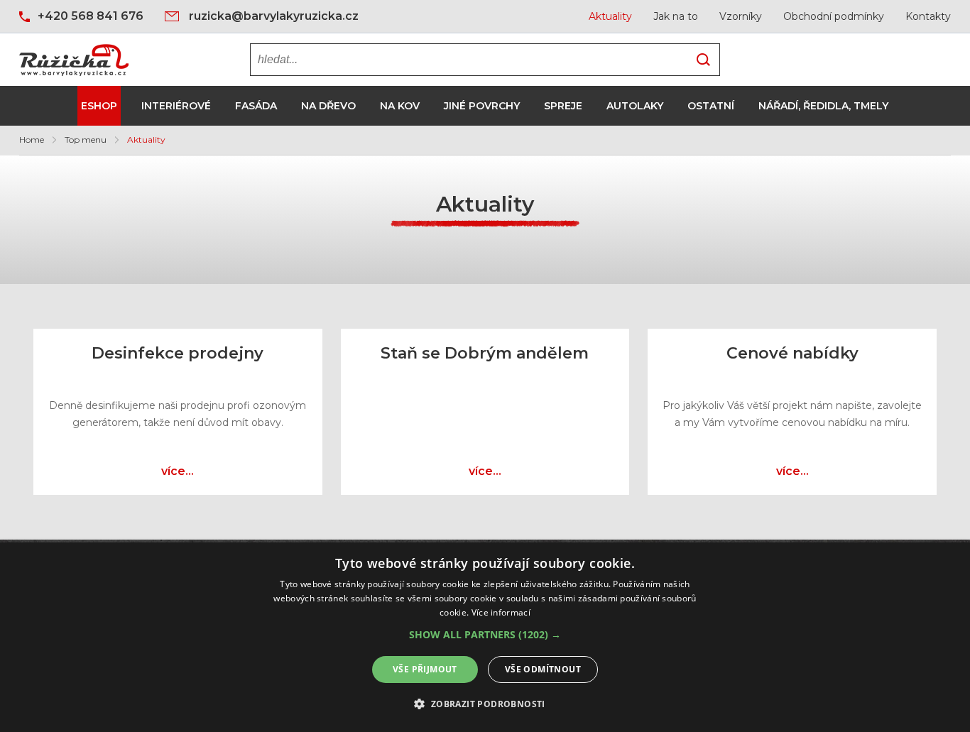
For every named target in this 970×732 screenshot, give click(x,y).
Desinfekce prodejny (177, 353)
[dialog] (485, 637)
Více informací (501, 612)
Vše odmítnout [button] (543, 669)
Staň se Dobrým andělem (485, 353)
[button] (485, 635)
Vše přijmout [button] (425, 669)
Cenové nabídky (792, 353)
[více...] (177, 457)
